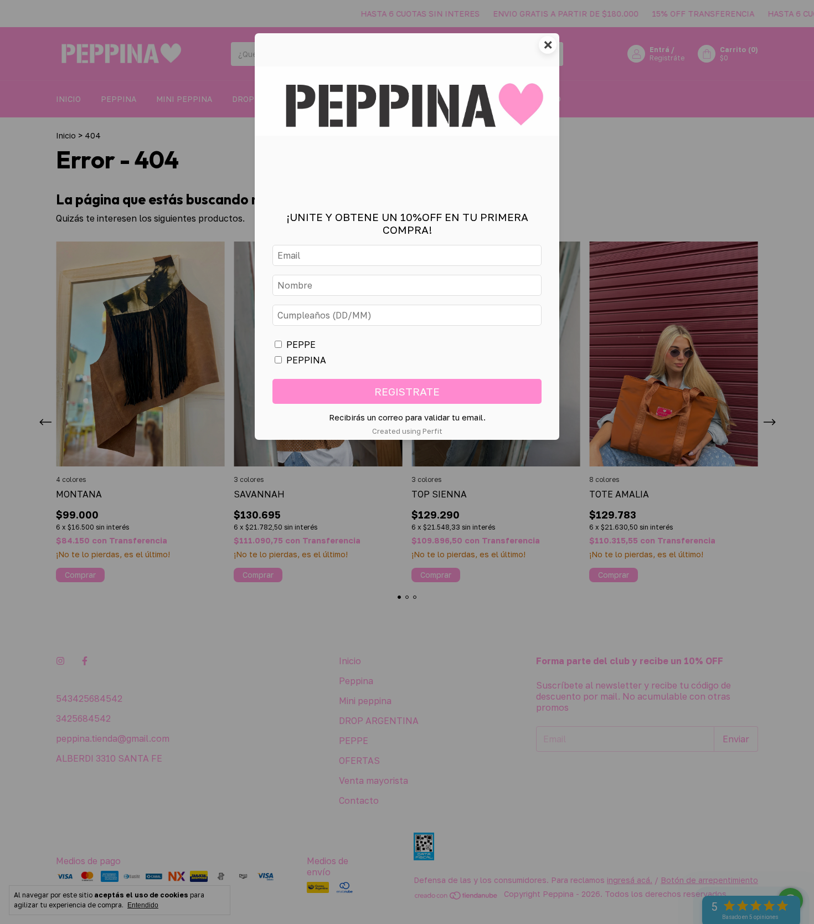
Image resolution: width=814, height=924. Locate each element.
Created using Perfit (407, 431)
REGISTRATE (407, 391)
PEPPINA (306, 360)
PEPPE (301, 344)
